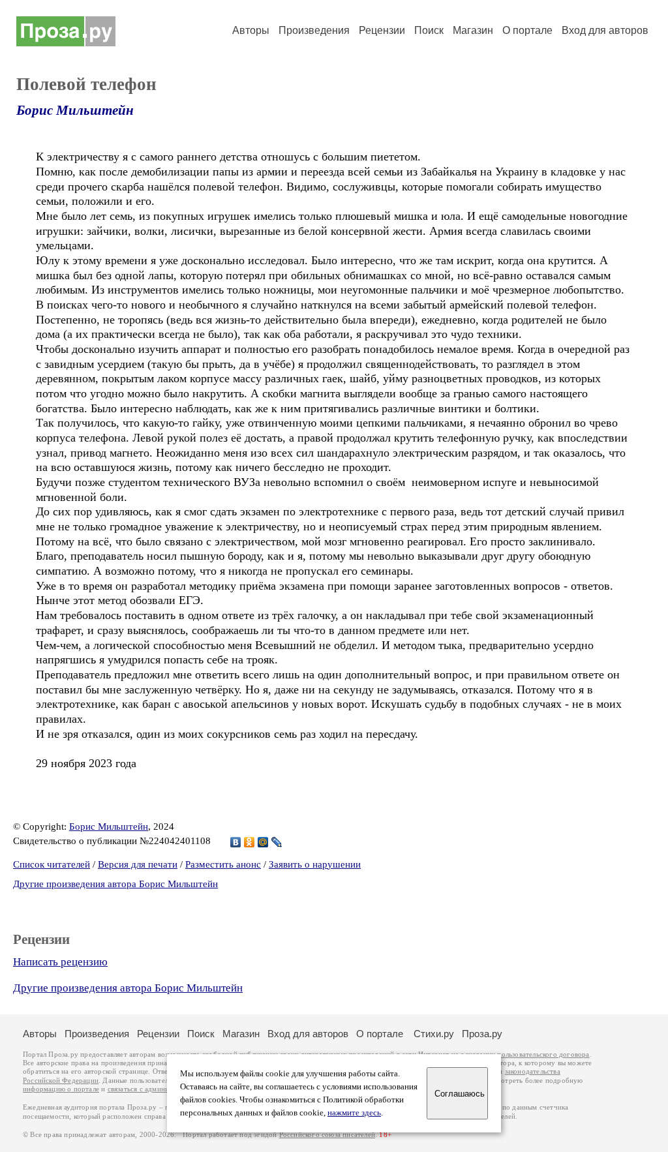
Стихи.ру (434, 1033)
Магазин (473, 30)
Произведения (314, 30)
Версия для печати (137, 864)
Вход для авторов (605, 30)
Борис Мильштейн (75, 110)
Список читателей (51, 864)
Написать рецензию (60, 962)
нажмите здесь (354, 1112)
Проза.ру (482, 1033)
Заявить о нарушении (315, 864)
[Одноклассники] (249, 842)
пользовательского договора (543, 1054)
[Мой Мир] (263, 842)
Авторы (250, 30)
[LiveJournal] (277, 842)
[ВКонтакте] (236, 842)
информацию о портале (61, 1089)
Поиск (429, 30)
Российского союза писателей (327, 1134)
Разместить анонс (223, 864)
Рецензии (382, 30)
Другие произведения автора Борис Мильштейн (115, 884)
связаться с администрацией (153, 1089)
